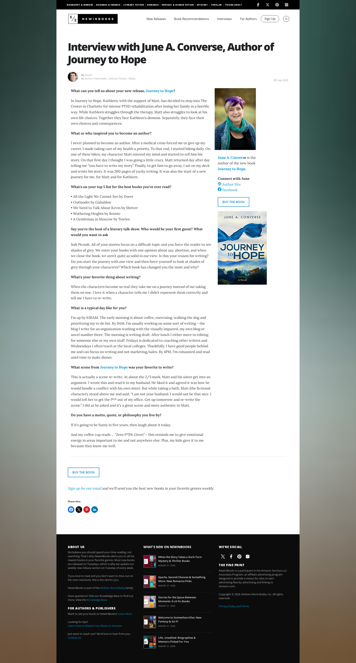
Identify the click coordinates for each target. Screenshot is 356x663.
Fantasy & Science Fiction (178, 4)
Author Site (231, 184)
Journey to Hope (159, 91)
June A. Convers (231, 157)
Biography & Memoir (80, 4)
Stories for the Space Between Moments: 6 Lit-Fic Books (177, 599)
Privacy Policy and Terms (234, 606)
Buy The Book (233, 202)
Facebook (230, 190)
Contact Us (74, 638)
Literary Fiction (133, 4)
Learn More (125, 614)
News (132, 78)
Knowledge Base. (97, 600)
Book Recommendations (191, 19)
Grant (88, 75)
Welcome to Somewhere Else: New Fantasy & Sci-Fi (179, 619)
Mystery (202, 4)
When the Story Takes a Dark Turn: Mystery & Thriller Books (180, 558)
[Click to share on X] (79, 509)
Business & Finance (108, 4)
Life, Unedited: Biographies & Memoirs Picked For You (177, 639)
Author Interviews (95, 78)
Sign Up (270, 18)
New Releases (156, 19)
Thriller (216, 4)
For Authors (248, 19)
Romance (152, 4)
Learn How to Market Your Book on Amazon (95, 626)
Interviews (224, 19)
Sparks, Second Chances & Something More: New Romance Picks (181, 579)
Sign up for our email (84, 488)
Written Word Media (112, 588)
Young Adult (233, 4)
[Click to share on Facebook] (71, 509)
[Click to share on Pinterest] (86, 509)
